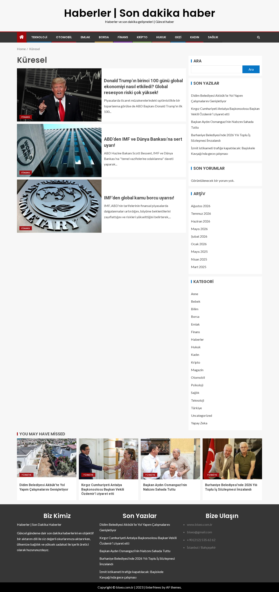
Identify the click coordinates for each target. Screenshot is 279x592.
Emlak (85, 37)
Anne (194, 294)
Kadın (194, 37)
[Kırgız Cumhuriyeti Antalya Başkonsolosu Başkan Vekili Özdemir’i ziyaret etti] (108, 458)
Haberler (197, 339)
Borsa (104, 37)
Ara (197, 61)
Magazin (197, 370)
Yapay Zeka (199, 423)
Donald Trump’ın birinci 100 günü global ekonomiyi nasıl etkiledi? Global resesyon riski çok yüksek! (143, 86)
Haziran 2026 (200, 221)
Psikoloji (197, 385)
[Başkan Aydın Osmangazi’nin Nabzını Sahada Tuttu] (170, 458)
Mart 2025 (198, 267)
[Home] (21, 37)
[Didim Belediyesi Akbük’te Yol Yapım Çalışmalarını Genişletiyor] (46, 458)
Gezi (178, 37)
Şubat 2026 (199, 236)
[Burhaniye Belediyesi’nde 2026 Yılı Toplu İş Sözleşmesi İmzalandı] (232, 458)
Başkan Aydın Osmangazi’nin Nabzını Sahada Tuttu (134, 551)
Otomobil (64, 37)
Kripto (142, 37)
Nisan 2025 (199, 259)
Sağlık (213, 37)
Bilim (194, 309)
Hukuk (161, 37)
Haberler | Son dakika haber (139, 13)
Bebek (195, 301)
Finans (123, 37)
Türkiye (196, 408)
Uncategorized (201, 415)
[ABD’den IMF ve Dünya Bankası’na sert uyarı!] (59, 150)
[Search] (258, 37)
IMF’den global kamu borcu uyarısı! (139, 197)
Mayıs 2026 (199, 229)
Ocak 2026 (199, 244)
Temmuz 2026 (201, 213)
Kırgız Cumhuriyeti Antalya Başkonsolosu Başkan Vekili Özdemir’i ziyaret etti (102, 489)
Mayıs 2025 (199, 251)
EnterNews (153, 587)
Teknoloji (39, 37)
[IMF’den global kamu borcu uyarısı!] (59, 206)
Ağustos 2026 (200, 206)
